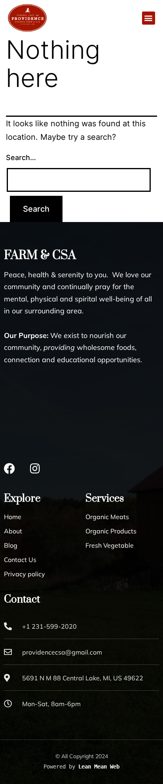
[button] (148, 18)
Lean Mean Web (98, 766)
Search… (21, 157)
